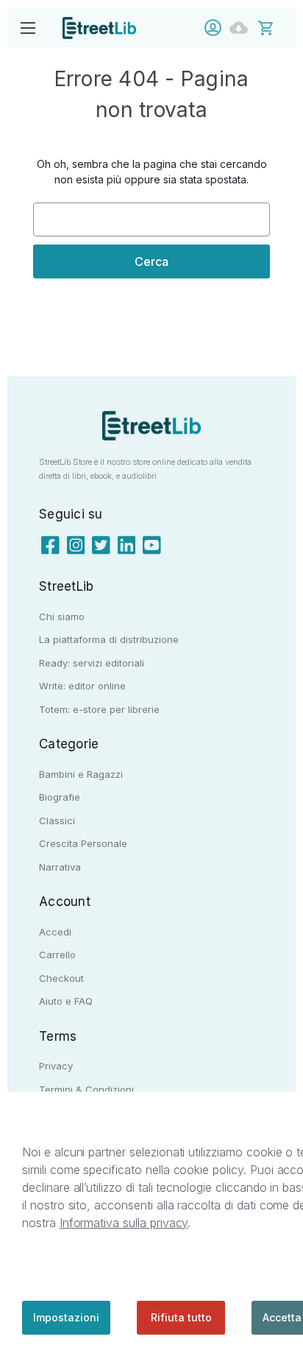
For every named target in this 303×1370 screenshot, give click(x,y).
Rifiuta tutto (181, 1317)
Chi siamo (62, 616)
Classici (57, 820)
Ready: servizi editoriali (91, 663)
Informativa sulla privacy (124, 1222)
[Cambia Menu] (27, 27)
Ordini (242, 27)
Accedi (216, 27)
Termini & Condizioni (86, 1089)
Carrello (57, 954)
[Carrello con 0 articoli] (275, 26)
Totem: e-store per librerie (99, 709)
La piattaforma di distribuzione (109, 639)
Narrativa (60, 867)
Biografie (59, 797)
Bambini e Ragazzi (81, 774)
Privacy (56, 1066)
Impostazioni (66, 1317)
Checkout (61, 978)
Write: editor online (82, 686)
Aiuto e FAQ (66, 1001)
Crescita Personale (83, 843)
